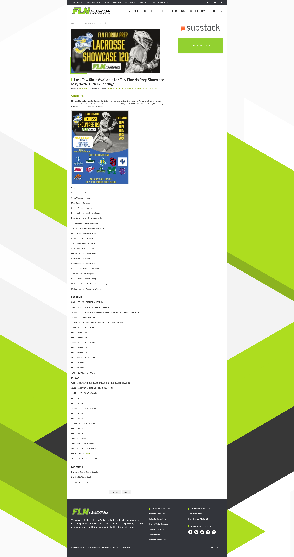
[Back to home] (91, 11)
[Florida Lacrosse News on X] (221, 2)
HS (163, 11)
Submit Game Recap (78, 2)
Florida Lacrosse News (126, 88)
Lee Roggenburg (84, 88)
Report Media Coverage (114, 2)
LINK (88, 454)
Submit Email (144, 2)
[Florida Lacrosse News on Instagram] (208, 2)
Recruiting (178, 11)
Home (135, 11)
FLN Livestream (202, 45)
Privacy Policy (125, 547)
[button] (221, 11)
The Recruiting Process (149, 88)
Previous (116, 492)
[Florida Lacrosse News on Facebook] (201, 2)
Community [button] (197, 11)
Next (125, 492)
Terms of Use (117, 547)
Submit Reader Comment (159, 2)
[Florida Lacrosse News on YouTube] (215, 2)
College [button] (149, 11)
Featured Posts (113, 88)
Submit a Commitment (95, 2)
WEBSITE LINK (77, 96)
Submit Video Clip (130, 2)
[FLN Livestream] (214, 11)
